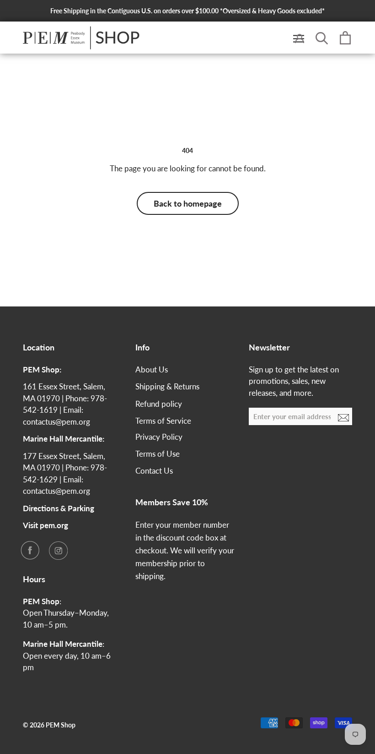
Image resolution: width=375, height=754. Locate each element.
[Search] (322, 37)
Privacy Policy (158, 437)
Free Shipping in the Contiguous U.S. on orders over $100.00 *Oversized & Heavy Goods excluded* (187, 11)
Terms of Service (163, 421)
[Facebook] (29, 550)
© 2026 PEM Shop (49, 725)
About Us (151, 369)
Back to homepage (188, 203)
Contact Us (154, 470)
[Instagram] (58, 550)
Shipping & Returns (167, 386)
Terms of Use (157, 454)
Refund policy (158, 404)
